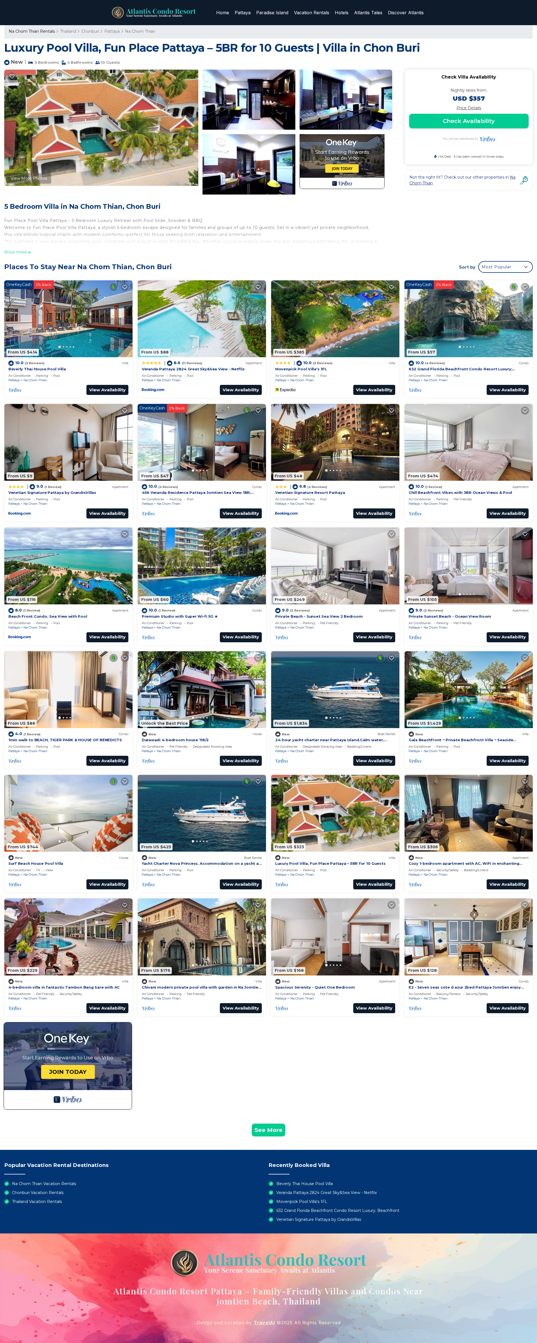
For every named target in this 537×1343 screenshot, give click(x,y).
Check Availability (469, 121)
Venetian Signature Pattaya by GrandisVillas (52, 492)
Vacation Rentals (311, 12)
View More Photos (29, 178)
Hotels (341, 12)
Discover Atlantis (406, 12)
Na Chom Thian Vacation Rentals (44, 1183)
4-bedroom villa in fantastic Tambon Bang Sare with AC (64, 987)
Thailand (68, 31)
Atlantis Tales (368, 12)
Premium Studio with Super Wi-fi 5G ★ (180, 616)
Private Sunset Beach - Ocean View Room (450, 616)
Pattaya (243, 12)
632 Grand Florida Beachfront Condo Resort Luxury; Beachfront (337, 1210)
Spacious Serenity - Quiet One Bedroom (315, 987)
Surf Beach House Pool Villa (35, 863)
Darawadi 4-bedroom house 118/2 (175, 740)
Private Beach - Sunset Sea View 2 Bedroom (318, 616)
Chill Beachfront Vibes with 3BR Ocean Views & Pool (460, 492)
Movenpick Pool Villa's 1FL (301, 369)
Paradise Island (272, 12)
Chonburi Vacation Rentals (37, 1192)
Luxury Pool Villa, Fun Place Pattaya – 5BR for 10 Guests (330, 863)
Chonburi (90, 31)
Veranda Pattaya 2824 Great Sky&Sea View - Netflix (193, 369)
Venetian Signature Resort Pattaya (310, 492)
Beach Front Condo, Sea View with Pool (47, 616)
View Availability (107, 389)
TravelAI (264, 1322)
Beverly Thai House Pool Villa (37, 369)
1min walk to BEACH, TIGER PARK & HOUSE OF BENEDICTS (65, 740)
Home (222, 12)
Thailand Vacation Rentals (37, 1201)
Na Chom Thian (140, 31)
